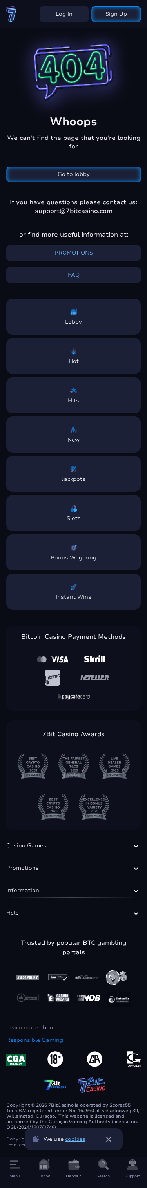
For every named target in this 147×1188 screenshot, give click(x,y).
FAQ (74, 275)
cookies (75, 1139)
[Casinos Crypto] (58, 998)
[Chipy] (116, 977)
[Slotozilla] (119, 999)
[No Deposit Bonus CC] (88, 998)
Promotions (73, 253)
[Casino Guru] (57, 977)
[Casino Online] (28, 998)
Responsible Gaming (34, 1040)
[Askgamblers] (27, 977)
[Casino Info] (86, 977)
